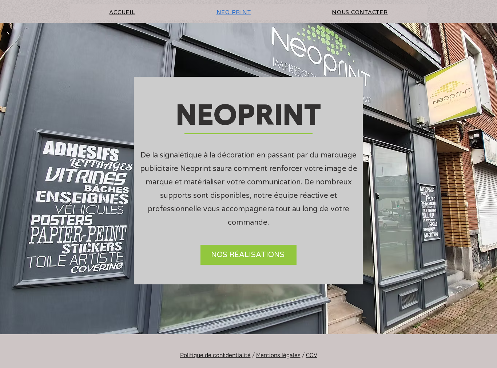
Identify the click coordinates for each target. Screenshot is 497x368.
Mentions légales (278, 355)
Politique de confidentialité (215, 355)
